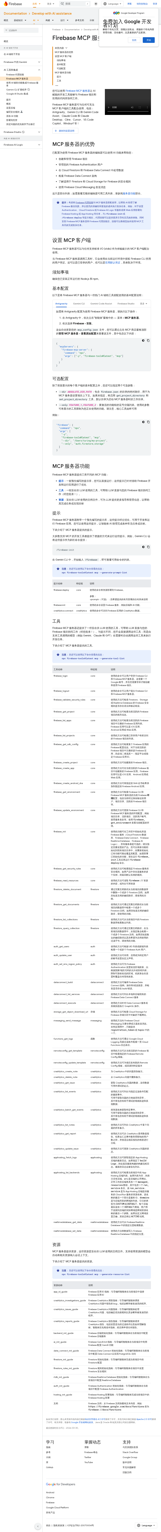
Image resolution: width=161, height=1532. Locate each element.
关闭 (134, 40)
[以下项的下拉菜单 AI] (39, 20)
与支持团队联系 (130, 1447)
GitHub (49, 1467)
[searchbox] (21, 30)
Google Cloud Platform (57, 1507)
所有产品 (50, 1512)
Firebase (56, 29)
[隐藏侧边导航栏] (38, 1526)
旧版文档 (127, 1472)
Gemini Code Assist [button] (101, 303)
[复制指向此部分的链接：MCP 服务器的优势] (98, 144)
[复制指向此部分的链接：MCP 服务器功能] (93, 466)
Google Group (130, 1457)
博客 (129, 3)
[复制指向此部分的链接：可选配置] (72, 379)
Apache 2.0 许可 (144, 1419)
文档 (34, 3)
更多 (49, 3)
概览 (6, 20)
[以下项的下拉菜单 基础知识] (26, 20)
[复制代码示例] (148, 340)
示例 (92, 20)
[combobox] (75, 4)
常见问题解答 (129, 1467)
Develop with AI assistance (52, 14)
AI (34, 20)
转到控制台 (142, 3)
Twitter (87, 1457)
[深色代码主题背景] (143, 340)
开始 (149, 40)
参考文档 (79, 20)
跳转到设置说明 (64, 130)
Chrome (50, 1497)
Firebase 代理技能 (84, 202)
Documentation (15, 14)
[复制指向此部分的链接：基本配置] (72, 289)
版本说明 (127, 1462)
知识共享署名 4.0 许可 (95, 1419)
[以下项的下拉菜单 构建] (54, 20)
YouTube (88, 1462)
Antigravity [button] (61, 303)
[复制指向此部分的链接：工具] (64, 621)
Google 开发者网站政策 (82, 1422)
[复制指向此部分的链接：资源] (64, 1245)
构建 (48, 20)
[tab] (61, 303)
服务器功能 (129, 193)
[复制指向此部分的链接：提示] (64, 513)
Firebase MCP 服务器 (78, 90)
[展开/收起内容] (66, 48)
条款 (48, 1525)
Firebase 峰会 (91, 1452)
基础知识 (18, 20)
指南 (48, 1447)
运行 (62, 20)
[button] (18, 62)
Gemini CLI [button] (79, 303)
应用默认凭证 (112, 262)
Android (50, 1492)
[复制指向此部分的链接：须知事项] (72, 272)
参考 (48, 1452)
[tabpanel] (102, 340)
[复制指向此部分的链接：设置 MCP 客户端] (94, 241)
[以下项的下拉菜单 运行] (68, 20)
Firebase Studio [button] (126, 303)
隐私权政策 (58, 1525)
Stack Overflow (130, 1452)
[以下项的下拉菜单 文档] (40, 4)
